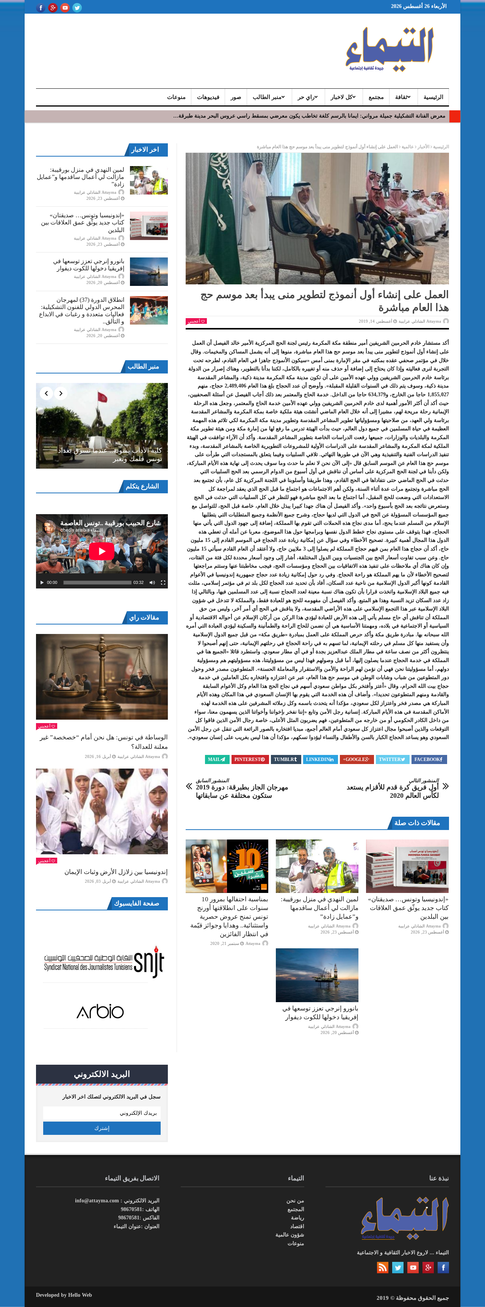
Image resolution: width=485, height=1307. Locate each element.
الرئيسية (433, 97)
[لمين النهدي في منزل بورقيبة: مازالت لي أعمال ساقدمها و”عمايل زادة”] (317, 866)
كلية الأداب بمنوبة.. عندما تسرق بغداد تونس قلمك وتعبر (110, 455)
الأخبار (423, 146)
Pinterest (248, 759)
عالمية (408, 146)
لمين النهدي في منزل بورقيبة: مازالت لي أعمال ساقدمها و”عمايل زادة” (319, 908)
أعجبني (194, 321)
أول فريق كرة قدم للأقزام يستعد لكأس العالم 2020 (393, 788)
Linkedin (318, 759)
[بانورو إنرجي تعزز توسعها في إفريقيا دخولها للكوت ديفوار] (317, 975)
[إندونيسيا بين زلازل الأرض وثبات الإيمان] (102, 811)
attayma (253, 943)
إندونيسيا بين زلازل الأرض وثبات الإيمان (116, 872)
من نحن (295, 1200)
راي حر (306, 97)
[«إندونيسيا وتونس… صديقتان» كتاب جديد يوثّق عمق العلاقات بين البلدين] (407, 866)
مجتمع (376, 97)
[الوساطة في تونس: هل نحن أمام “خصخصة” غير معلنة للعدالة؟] (102, 677)
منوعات (176, 97)
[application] (102, 551)
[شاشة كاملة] (163, 583)
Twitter (390, 759)
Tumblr (284, 759)
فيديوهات (208, 97)
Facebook (427, 759)
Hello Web (80, 1295)
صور (236, 97)
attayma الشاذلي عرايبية (420, 321)
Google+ (354, 759)
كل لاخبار (341, 97)
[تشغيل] (42, 583)
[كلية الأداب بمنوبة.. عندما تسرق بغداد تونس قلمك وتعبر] (102, 426)
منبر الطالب (267, 97)
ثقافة (401, 97)
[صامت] (152, 583)
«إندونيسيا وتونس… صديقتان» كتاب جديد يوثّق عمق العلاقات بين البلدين (408, 908)
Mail (214, 759)
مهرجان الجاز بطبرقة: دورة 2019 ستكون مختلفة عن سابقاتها (242, 788)
